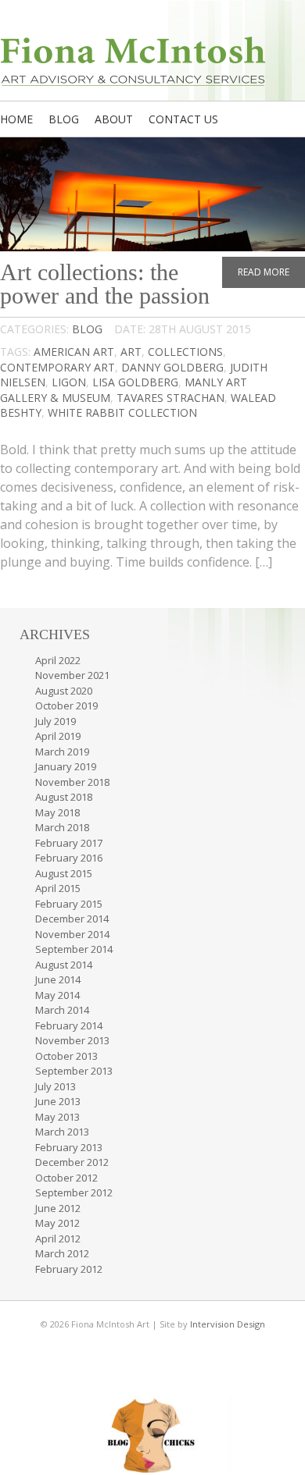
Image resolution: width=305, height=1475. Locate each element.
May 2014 (57, 995)
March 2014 (62, 1010)
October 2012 (66, 1178)
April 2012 (58, 1239)
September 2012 (74, 1192)
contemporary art (57, 367)
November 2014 (72, 934)
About (114, 119)
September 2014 (74, 949)
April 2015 (58, 888)
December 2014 (72, 919)
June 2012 (58, 1208)
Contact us (183, 119)
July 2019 (55, 721)
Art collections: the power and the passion (105, 283)
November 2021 (72, 675)
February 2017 (68, 843)
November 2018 (72, 782)
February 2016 (68, 858)
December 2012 (72, 1162)
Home (16, 119)
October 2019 (66, 705)
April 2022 (58, 660)
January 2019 (65, 766)
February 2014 (68, 1025)
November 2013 (72, 1040)
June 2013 (58, 1101)
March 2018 (62, 827)
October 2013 (66, 1056)
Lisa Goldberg (135, 382)
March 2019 (62, 752)
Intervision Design (227, 1324)
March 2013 (62, 1132)
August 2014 (63, 965)
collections (185, 351)
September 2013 (74, 1071)
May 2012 (57, 1223)
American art (74, 351)
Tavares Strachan (170, 397)
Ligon (69, 382)
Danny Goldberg (172, 367)
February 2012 (68, 1269)
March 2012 (62, 1253)
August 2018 (63, 797)
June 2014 (58, 979)
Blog (63, 119)
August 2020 (63, 691)
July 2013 (55, 1086)
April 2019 (58, 736)
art (131, 351)
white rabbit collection (122, 412)
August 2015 (63, 873)
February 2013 (68, 1147)
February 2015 (68, 904)
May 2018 (57, 812)
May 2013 (57, 1117)
